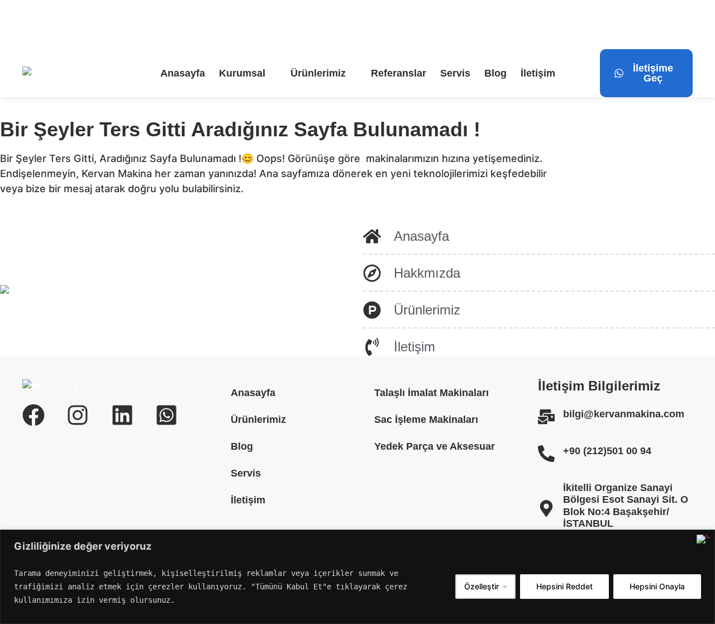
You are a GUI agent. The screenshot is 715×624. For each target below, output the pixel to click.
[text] (230, 586)
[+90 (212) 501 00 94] (153, 24)
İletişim (538, 73)
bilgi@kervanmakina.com (98, 24)
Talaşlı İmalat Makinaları (431, 392)
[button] (248, 73)
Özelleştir (481, 586)
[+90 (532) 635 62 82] (261, 24)
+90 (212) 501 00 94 (199, 25)
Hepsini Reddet (564, 586)
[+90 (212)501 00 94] (546, 453)
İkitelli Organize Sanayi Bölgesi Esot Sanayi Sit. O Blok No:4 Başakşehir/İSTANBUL (625, 506)
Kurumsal (242, 73)
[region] (357, 577)
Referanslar (398, 73)
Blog (495, 73)
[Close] (703, 539)
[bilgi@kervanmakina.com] (29, 24)
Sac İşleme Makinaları (426, 419)
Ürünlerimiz (318, 73)
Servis (455, 73)
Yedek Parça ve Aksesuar (434, 446)
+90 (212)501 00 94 (607, 450)
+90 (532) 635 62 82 (308, 24)
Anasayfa (182, 73)
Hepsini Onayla (657, 586)
